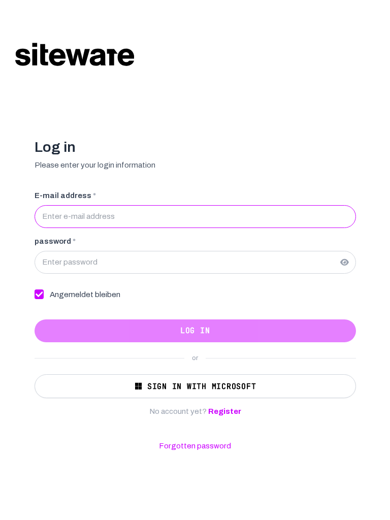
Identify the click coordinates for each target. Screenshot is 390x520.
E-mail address (65, 195)
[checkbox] (39, 294)
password (55, 241)
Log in (195, 331)
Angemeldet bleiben (85, 294)
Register (224, 411)
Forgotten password (195, 446)
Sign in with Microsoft (201, 386)
